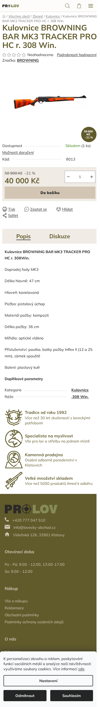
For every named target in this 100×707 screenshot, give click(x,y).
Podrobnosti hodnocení (77, 54)
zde (81, 669)
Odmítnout (24, 695)
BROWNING (28, 60)
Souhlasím (71, 695)
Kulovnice (80, 390)
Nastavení (48, 680)
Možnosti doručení (18, 152)
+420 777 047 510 (28, 520)
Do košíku (50, 192)
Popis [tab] (23, 236)
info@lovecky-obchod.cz (34, 527)
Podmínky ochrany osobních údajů (34, 622)
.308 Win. (80, 396)
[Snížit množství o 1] (68, 177)
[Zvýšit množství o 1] (91, 177)
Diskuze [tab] (59, 236)
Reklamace (14, 608)
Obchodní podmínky (22, 615)
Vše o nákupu (16, 601)
